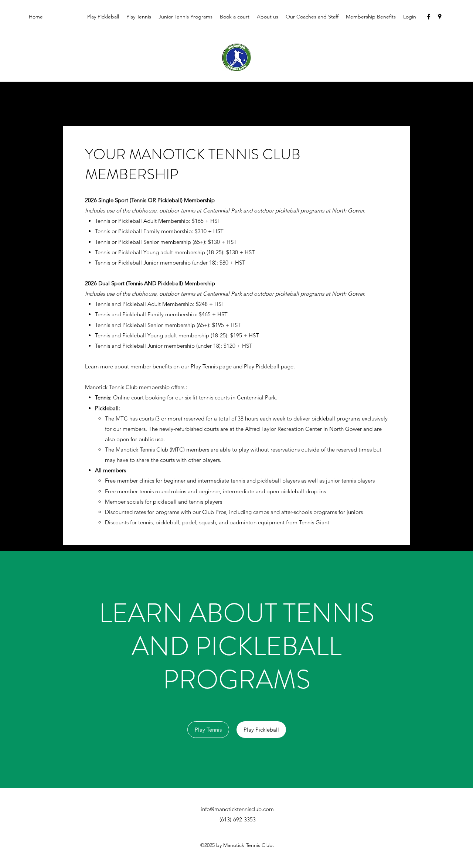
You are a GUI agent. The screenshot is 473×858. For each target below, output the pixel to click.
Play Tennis (204, 366)
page (225, 366)
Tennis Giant (314, 522)
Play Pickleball (261, 366)
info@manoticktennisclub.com (237, 809)
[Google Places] (439, 16)
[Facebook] (428, 16)
